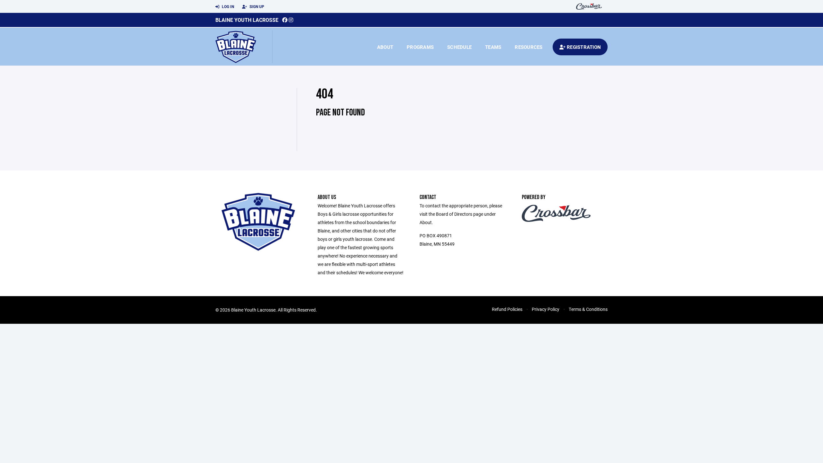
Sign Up (256, 6)
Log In (227, 6)
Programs (420, 47)
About (385, 47)
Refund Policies (507, 309)
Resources (528, 47)
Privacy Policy (545, 309)
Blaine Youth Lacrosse (246, 19)
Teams (493, 47)
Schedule (459, 47)
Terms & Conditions (588, 309)
